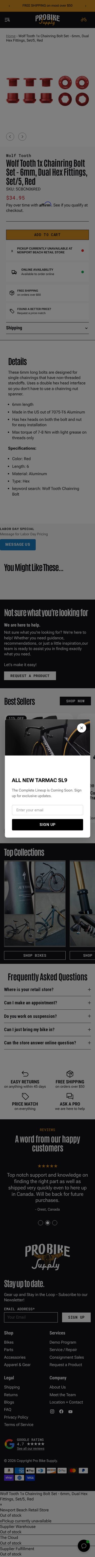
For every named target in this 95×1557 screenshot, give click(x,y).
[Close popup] (81, 728)
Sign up (47, 824)
